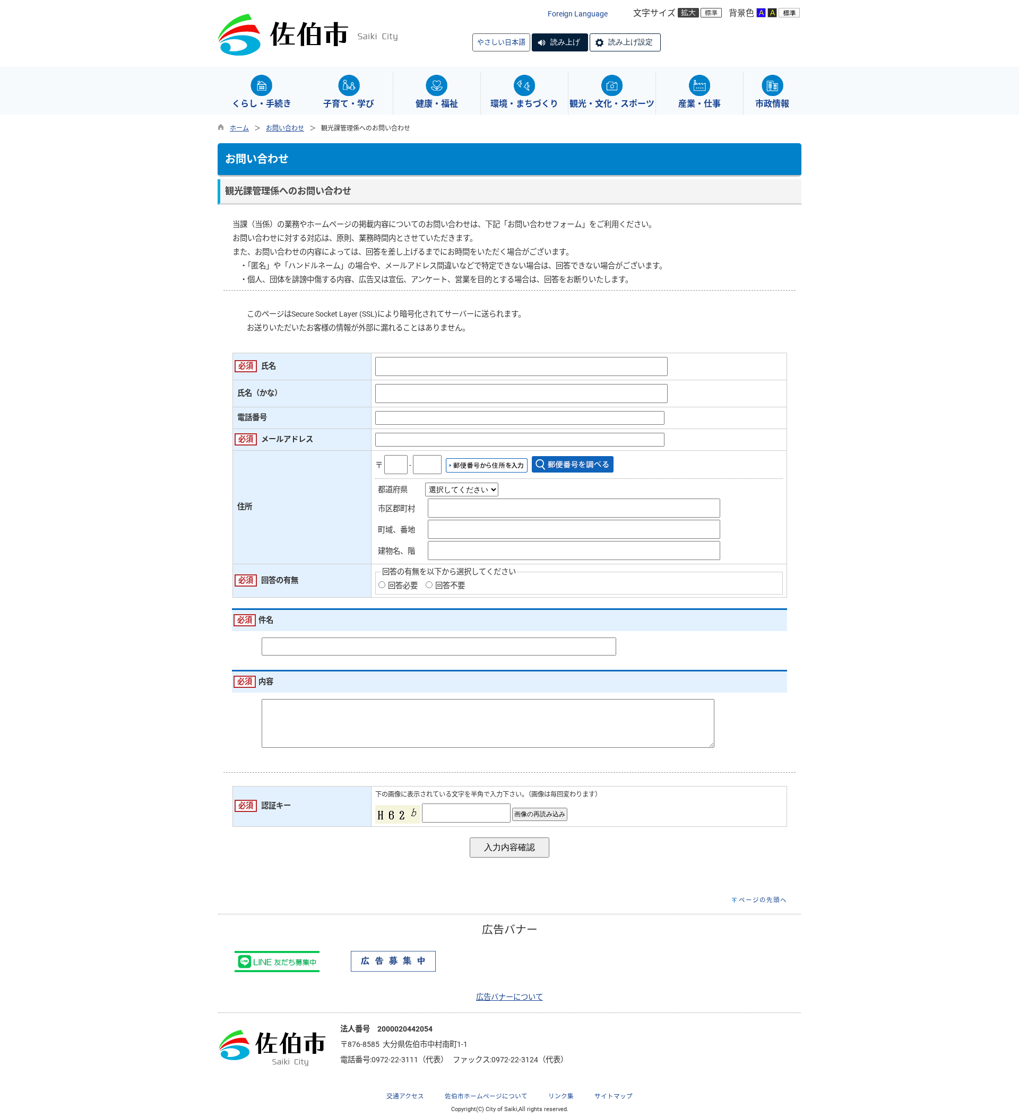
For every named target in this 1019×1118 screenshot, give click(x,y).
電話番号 (252, 417)
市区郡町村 (396, 508)
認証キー (276, 805)
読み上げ (565, 42)
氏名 (268, 366)
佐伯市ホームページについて (486, 1096)
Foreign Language (578, 14)
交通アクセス (405, 1096)
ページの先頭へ (763, 900)
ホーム (239, 128)
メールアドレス (287, 439)
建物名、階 (396, 551)
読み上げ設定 (630, 42)
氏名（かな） (259, 393)
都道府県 (393, 489)
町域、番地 (396, 530)
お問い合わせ (285, 128)
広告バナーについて (509, 997)
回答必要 (403, 585)
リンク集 (561, 1096)
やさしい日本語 (501, 42)
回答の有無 (279, 580)
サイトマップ (613, 1096)
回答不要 (450, 585)
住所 (244, 506)
